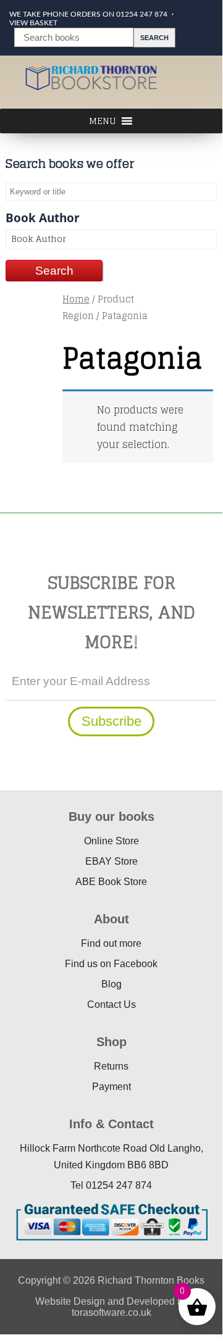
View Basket (33, 23)
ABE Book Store (111, 881)
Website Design (70, 1301)
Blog (111, 984)
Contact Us (111, 1004)
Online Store (111, 841)
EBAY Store (111, 861)
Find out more (111, 943)
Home (76, 299)
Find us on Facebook (111, 963)
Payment (111, 1086)
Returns (111, 1066)
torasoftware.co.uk (111, 1312)
